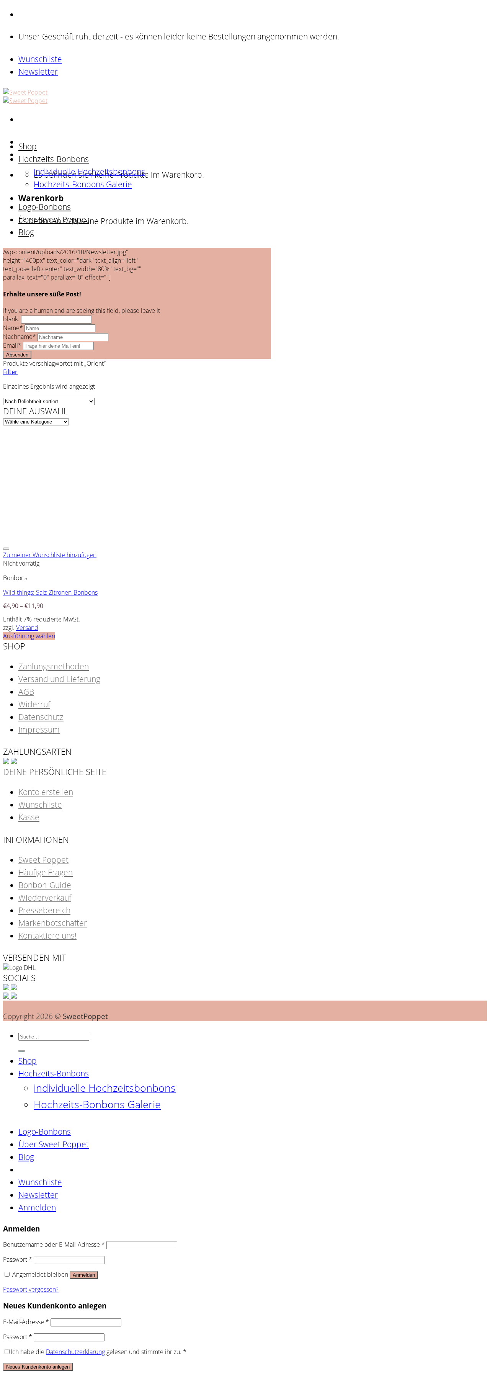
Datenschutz (41, 716)
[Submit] (21, 1051)
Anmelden (84, 1275)
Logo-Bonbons (44, 206)
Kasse (28, 817)
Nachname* (20, 336)
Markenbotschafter (52, 922)
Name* (13, 328)
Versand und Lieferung (59, 679)
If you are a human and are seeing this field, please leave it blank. (81, 314)
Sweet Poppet (43, 859)
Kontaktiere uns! (47, 935)
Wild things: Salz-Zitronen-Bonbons (50, 592)
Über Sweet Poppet (53, 219)
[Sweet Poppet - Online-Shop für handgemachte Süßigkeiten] (25, 96)
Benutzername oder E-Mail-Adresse (54, 1244)
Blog (26, 232)
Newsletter (38, 71)
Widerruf (34, 704)
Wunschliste (40, 59)
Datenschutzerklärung (75, 1352)
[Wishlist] (6, 549)
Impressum (39, 729)
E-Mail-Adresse (26, 1322)
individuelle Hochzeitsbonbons (89, 171)
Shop (27, 146)
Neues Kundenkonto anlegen (38, 1367)
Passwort (17, 1259)
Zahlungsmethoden (53, 666)
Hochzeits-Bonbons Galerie (83, 184)
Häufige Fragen (45, 872)
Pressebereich (44, 910)
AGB (26, 691)
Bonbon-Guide (44, 885)
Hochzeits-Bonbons (53, 159)
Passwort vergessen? (31, 1289)
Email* (13, 345)
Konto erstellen (45, 792)
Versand (27, 627)
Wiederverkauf (44, 897)
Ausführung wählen (29, 636)
